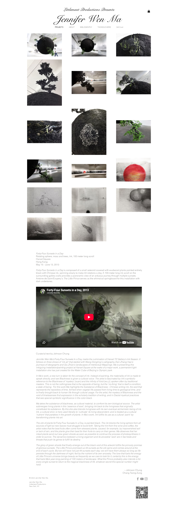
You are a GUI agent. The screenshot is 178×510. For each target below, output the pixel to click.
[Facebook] (138, 479)
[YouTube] (142, 479)
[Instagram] (146, 479)
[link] (149, 11)
